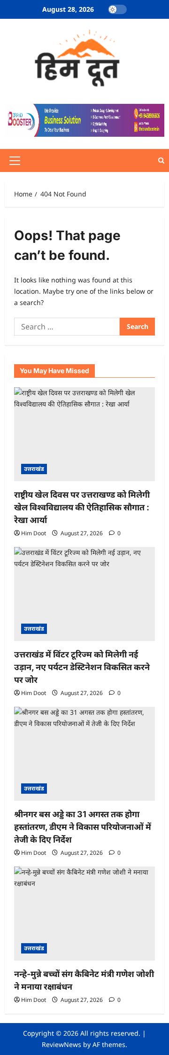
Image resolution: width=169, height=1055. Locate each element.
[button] (15, 161)
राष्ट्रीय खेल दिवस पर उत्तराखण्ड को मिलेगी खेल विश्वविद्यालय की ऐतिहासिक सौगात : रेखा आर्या (82, 507)
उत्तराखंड (34, 469)
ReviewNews (61, 1044)
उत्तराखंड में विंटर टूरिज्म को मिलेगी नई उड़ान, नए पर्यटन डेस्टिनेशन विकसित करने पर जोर (82, 667)
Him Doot (33, 533)
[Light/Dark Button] (117, 9)
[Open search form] (161, 160)
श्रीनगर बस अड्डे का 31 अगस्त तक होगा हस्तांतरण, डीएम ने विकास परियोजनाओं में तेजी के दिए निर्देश (82, 826)
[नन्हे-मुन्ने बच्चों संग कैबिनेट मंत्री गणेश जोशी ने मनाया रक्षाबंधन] (84, 914)
